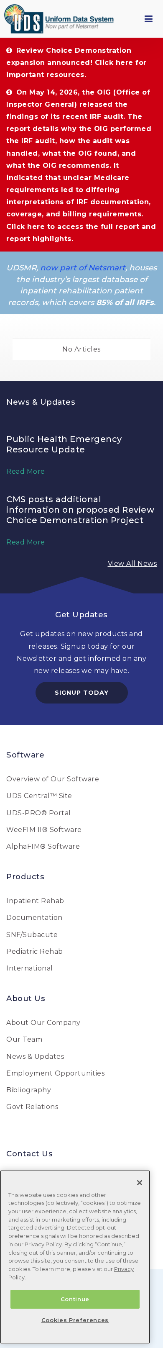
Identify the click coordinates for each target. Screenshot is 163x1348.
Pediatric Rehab (34, 951)
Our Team (24, 1039)
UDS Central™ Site (39, 796)
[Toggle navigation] (148, 19)
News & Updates (35, 1056)
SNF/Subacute (32, 935)
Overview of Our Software (52, 779)
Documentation (34, 918)
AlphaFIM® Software (43, 846)
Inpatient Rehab (35, 901)
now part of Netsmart (82, 267)
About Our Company (43, 1023)
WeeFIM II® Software (44, 830)
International (29, 968)
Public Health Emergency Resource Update (64, 444)
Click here (114, 63)
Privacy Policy (43, 1244)
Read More (25, 471)
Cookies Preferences (75, 1320)
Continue (75, 1299)
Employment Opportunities (55, 1073)
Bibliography (28, 1090)
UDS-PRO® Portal (38, 813)
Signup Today (82, 692)
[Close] (139, 1182)
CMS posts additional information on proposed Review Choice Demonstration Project (80, 509)
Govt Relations (32, 1107)
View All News (132, 563)
